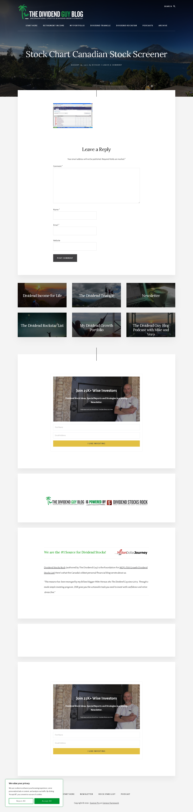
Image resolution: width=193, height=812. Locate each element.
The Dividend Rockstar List (42, 325)
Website (56, 240)
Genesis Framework (111, 803)
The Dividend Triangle (96, 295)
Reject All (21, 801)
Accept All (47, 801)
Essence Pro (95, 803)
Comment (58, 166)
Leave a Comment (112, 65)
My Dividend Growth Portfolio (96, 327)
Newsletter (151, 295)
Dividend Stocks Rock (54, 567)
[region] (34, 793)
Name (56, 210)
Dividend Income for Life (42, 295)
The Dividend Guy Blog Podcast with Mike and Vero (151, 330)
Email (56, 225)
